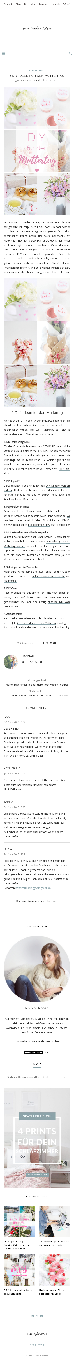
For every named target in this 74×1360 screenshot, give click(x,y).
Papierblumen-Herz (39, 524)
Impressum (44, 4)
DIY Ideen (9, 231)
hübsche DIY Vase (59, 602)
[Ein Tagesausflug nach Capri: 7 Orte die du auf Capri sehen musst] (19, 1221)
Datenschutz (30, 4)
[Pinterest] (37, 1316)
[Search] (70, 53)
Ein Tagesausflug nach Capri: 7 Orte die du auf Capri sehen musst (17, 1245)
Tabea (8, 802)
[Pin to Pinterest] (51, 643)
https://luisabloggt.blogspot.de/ (33, 888)
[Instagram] (32, 1316)
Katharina (12, 768)
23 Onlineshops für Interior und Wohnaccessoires (54, 1243)
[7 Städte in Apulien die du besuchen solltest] (19, 1270)
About (19, 4)
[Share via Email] (54, 643)
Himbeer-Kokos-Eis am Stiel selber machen (52, 1292)
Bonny (8, 597)
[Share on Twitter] (47, 643)
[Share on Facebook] (43, 643)
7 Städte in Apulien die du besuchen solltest (18, 1292)
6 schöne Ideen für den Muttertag (36, 623)
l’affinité (66, 4)
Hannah (37, 80)
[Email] (41, 1316)
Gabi (7, 716)
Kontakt (56, 4)
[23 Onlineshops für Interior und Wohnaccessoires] (54, 1221)
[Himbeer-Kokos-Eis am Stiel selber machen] (54, 1270)
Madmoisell (10, 580)
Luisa (8, 849)
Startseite (8, 4)
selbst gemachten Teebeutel (48, 576)
